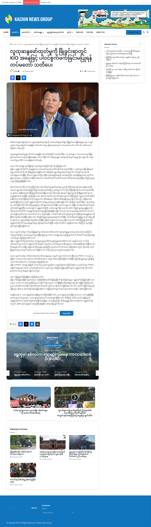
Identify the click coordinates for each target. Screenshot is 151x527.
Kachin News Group (44, 523)
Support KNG (46, 2)
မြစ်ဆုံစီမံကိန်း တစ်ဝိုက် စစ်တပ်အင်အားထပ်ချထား (21, 453)
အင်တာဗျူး (38, 32)
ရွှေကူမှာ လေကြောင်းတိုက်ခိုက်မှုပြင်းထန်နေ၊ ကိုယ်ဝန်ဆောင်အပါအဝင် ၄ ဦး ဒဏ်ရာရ (80, 454)
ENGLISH (79, 32)
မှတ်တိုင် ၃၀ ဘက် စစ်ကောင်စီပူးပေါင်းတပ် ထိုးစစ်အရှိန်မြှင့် (52, 356)
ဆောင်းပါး (25, 32)
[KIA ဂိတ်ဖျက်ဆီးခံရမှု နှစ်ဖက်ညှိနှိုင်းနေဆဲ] (23, 470)
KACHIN (89, 32)
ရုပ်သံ (69, 32)
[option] (52, 356)
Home (5, 32)
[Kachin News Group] (75, 19)
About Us (100, 32)
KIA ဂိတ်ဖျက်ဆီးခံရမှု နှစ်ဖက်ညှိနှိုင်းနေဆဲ (23, 480)
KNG (15, 71)
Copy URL (66, 313)
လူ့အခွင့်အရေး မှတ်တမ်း (55, 32)
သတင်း (14, 32)
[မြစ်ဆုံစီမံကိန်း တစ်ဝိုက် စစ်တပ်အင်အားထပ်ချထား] (23, 442)
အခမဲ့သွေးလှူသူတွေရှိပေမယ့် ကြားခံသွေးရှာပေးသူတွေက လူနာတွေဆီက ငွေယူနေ (52, 454)
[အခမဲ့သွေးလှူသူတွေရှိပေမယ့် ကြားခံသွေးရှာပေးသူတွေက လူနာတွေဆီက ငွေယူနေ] (53, 442)
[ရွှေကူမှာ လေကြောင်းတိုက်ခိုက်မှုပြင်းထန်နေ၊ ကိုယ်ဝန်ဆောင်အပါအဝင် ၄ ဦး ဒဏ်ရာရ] (82, 442)
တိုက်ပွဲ (52, 345)
